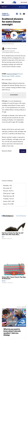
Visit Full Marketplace (21, 215)
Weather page (6, 76)
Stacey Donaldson (12, 48)
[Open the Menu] (2, 2)
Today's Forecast (6, 14)
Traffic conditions (16, 76)
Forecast (19, 74)
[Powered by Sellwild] (24, 307)
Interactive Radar (12, 74)
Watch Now (23, 2)
